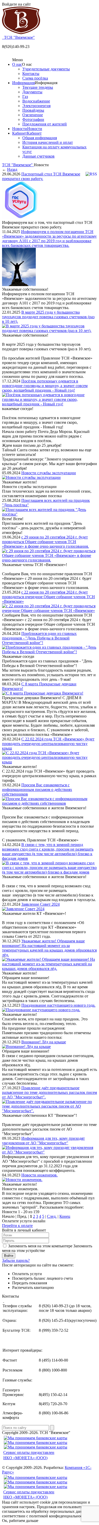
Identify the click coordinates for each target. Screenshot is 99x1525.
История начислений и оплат (47, 142)
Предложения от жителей (44, 124)
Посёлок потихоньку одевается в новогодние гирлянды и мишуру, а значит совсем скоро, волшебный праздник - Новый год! (45, 385)
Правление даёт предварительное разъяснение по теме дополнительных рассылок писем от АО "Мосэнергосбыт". (49, 1092)
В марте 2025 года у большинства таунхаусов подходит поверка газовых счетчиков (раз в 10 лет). (48, 317)
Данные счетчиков (38, 156)
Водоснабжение (36, 101)
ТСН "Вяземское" (18, 165)
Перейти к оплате (17, 1225)
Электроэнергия (36, 106)
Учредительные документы (46, 69)
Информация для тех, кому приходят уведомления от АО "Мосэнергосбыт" (43, 1140)
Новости (19, 128)
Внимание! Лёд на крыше (43, 1042)
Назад (12, 169)
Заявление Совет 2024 (40, 904)
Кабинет (19, 133)
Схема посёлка (35, 78)
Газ (25, 96)
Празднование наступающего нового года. (58, 1005)
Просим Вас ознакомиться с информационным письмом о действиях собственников (37, 789)
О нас (17, 64)
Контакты (30, 73)
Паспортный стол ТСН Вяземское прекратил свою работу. (41, 176)
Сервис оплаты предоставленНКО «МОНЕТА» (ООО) (28, 1455)
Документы (32, 92)
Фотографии (33, 119)
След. (52, 1216)
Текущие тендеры (37, 87)
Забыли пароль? (16, 1260)
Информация (23, 83)
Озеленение (32, 115)
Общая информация (39, 138)
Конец (64, 1216)
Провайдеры (33, 110)
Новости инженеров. (39, 1175)
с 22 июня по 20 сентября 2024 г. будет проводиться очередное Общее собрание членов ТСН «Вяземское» (48, 597)
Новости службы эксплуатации (48, 473)
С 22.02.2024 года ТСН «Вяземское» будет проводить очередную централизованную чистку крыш (48, 743)
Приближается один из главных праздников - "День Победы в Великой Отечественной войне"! (39, 638)
